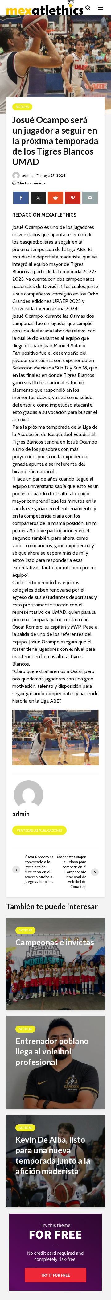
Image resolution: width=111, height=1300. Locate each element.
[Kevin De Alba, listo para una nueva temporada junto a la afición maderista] (55, 1161)
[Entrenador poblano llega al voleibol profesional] (55, 1062)
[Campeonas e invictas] (55, 963)
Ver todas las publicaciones (39, 830)
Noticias (22, 107)
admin (27, 175)
